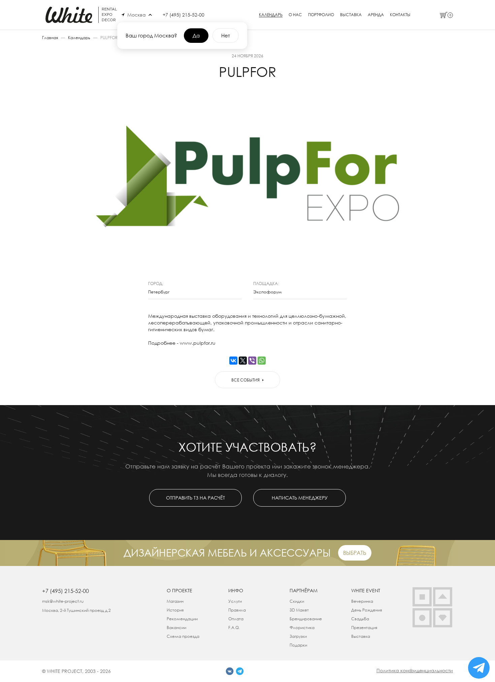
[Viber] (252, 361)
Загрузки (298, 636)
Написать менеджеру (300, 498)
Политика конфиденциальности (414, 670)
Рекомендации (182, 618)
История (175, 610)
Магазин (175, 601)
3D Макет (299, 610)
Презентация (364, 627)
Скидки (297, 601)
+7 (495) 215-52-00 (183, 15)
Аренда (376, 15)
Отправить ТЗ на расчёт (195, 498)
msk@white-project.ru (63, 601)
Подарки (298, 645)
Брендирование (306, 618)
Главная (50, 37)
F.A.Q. (234, 627)
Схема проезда (183, 636)
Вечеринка (362, 601)
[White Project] (442, 617)
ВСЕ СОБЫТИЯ (245, 379)
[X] (243, 361)
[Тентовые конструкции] (442, 596)
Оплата (235, 618)
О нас (295, 15)
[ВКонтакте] (233, 361)
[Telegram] (240, 671)
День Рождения (366, 610)
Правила (237, 610)
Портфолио (321, 15)
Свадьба (360, 618)
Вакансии (176, 627)
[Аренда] (422, 596)
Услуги (235, 601)
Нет (225, 35)
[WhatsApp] (262, 361)
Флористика (302, 627)
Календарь (271, 15)
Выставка (351, 15)
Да (196, 35)
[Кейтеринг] (422, 617)
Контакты (400, 15)
